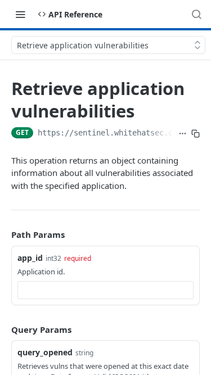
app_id (30, 257)
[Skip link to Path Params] (3, 234)
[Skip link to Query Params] (3, 329)
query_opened (45, 352)
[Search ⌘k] (196, 14)
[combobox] (105, 290)
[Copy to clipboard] (195, 134)
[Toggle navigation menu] (20, 14)
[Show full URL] (182, 134)
